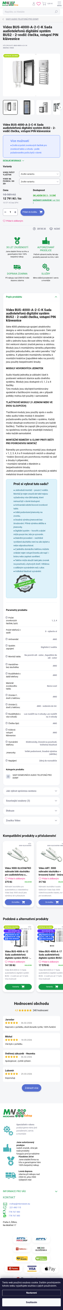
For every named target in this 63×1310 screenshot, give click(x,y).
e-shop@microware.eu (18, 1204)
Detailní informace (12, 161)
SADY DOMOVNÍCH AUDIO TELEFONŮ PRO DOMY (32, 776)
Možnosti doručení (46, 201)
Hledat (56, 12)
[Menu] (59, 3)
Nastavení (31, 1292)
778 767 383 (13, 1212)
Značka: (8, 48)
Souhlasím (31, 1302)
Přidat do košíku (29, 212)
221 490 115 (14, 1207)
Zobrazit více (31, 1088)
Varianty (15, 987)
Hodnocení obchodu (31, 1003)
